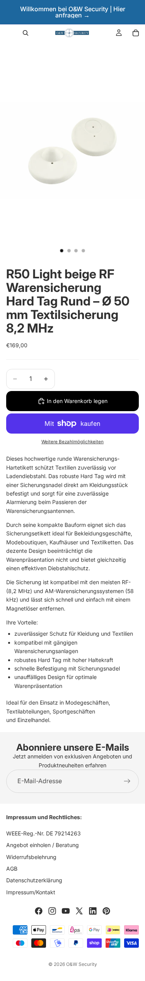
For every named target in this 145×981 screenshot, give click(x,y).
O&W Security (81, 964)
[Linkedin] (92, 911)
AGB (11, 868)
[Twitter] (79, 911)
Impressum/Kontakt (30, 892)
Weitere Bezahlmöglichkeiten (72, 441)
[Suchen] (25, 32)
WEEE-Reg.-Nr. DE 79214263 (43, 833)
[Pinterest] (106, 911)
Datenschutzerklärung (34, 880)
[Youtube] (65, 911)
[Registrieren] (127, 781)
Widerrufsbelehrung (31, 857)
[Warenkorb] (135, 32)
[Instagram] (52, 911)
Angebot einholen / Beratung (42, 845)
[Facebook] (38, 911)
